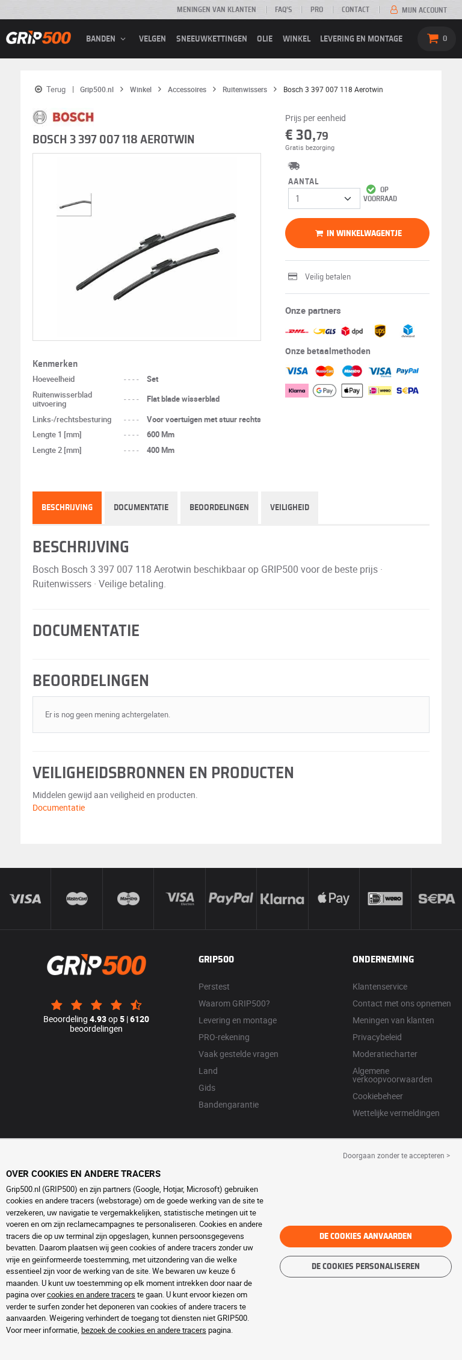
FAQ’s (283, 9)
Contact (355, 9)
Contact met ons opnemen (402, 1003)
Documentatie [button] (58, 807)
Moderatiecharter (385, 1053)
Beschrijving (67, 508)
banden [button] (101, 39)
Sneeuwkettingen (211, 39)
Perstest (214, 986)
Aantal (303, 182)
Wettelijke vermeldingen (396, 1112)
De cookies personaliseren (366, 1266)
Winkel (296, 39)
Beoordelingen (219, 508)
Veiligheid (289, 508)
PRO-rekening (224, 1037)
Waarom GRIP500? (234, 1003)
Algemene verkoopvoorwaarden (393, 1075)
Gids (207, 1087)
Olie (265, 39)
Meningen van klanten (216, 9)
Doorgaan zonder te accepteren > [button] (396, 1155)
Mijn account (423, 10)
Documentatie (141, 508)
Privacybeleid (377, 1037)
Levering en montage (361, 39)
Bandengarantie (229, 1104)
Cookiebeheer (378, 1096)
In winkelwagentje (363, 233)
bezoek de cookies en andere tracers (143, 1329)
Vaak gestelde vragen (239, 1053)
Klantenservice (380, 986)
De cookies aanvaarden (365, 1236)
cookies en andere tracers (91, 1294)
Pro (316, 9)
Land (208, 1070)
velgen (152, 39)
